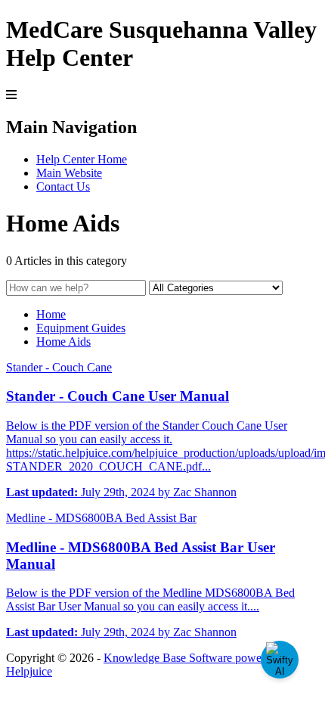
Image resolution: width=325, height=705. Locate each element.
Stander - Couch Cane (59, 367)
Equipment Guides (80, 327)
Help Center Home (81, 159)
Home (51, 314)
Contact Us (63, 186)
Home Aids (63, 341)
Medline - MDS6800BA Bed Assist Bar (101, 517)
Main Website (69, 172)
